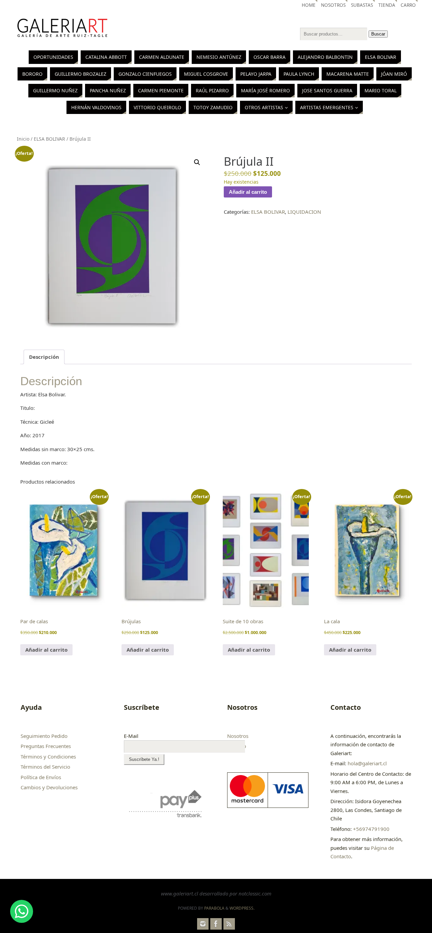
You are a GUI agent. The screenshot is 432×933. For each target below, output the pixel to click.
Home (309, 5)
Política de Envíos (41, 777)
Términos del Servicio (45, 766)
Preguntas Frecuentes (46, 746)
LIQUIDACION (304, 211)
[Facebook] (216, 924)
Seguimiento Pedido (44, 735)
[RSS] (229, 924)
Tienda (386, 5)
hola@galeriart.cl (367, 763)
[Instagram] (203, 924)
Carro (408, 5)
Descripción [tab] (44, 356)
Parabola (214, 908)
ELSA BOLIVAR (49, 139)
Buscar (378, 34)
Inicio (23, 139)
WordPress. (242, 908)
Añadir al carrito (248, 192)
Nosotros (333, 5)
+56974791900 (371, 828)
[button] (197, 162)
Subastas (362, 5)
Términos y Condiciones (48, 756)
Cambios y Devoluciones (49, 787)
